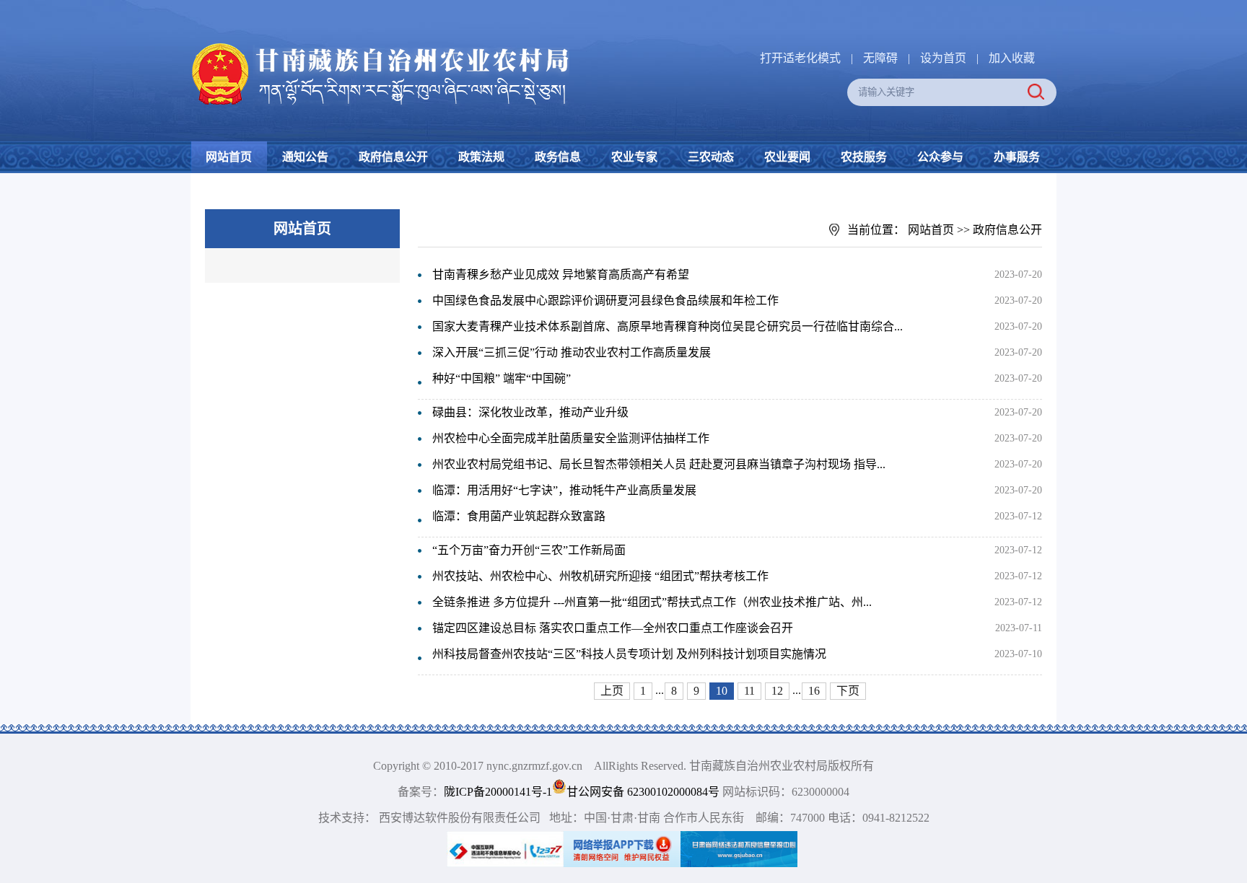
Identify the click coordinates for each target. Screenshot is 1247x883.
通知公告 (305, 157)
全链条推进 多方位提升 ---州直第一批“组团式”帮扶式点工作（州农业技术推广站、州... (652, 602)
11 (749, 691)
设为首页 (943, 58)
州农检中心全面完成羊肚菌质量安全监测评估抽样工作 (570, 438)
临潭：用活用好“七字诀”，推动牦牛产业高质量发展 (564, 490)
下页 (847, 691)
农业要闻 (787, 157)
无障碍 (880, 58)
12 (777, 691)
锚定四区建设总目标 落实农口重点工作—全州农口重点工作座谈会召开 (612, 628)
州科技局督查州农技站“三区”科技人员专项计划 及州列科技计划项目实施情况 (629, 654)
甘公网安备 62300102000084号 (644, 792)
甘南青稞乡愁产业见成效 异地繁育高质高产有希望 (560, 274)
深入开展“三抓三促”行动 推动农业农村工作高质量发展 (571, 352)
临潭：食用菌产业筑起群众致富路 (518, 516)
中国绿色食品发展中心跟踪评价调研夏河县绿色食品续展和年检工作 (605, 300)
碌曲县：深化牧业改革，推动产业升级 (530, 412)
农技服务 (864, 157)
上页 (612, 691)
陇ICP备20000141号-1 (498, 792)
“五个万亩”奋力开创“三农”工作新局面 (529, 550)
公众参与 (940, 157)
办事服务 (1017, 157)
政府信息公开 (393, 157)
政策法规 (481, 157)
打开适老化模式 (800, 58)
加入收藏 (1012, 58)
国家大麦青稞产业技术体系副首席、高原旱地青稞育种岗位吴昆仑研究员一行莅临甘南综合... (667, 326)
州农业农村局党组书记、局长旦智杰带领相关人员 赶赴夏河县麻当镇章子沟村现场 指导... (658, 464)
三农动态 (711, 157)
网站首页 (229, 157)
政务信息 (558, 157)
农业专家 (634, 157)
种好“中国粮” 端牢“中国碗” (501, 378)
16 (814, 691)
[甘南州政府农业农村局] (436, 44)
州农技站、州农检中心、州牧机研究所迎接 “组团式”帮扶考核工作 (600, 576)
